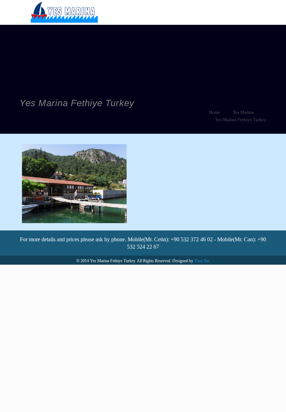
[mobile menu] (251, 12)
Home (214, 112)
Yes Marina (243, 112)
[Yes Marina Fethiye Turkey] (64, 12)
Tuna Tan (202, 260)
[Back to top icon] (252, 397)
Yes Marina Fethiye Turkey (240, 119)
